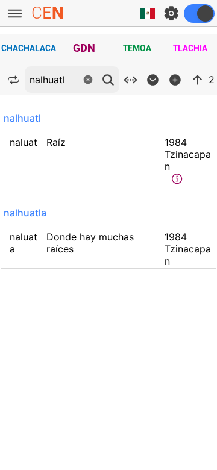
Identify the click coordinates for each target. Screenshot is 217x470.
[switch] (199, 13)
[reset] (88, 79)
